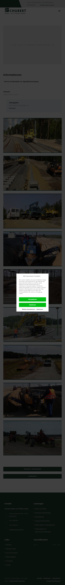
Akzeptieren (32, 299)
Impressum (40, 309)
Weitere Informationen (28, 309)
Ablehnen (32, 305)
